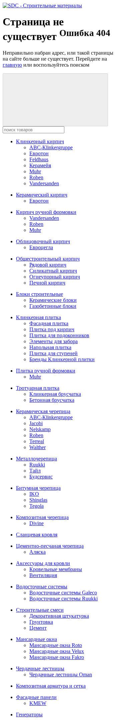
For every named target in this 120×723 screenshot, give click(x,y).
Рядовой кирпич (47, 265)
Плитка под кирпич (51, 329)
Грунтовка (41, 622)
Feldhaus (38, 159)
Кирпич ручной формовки (46, 212)
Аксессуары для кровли (43, 563)
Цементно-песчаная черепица (50, 546)
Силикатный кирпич (53, 271)
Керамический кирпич (41, 195)
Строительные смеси (40, 610)
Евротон (39, 153)
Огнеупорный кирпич (54, 277)
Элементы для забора (53, 341)
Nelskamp (40, 429)
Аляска (37, 552)
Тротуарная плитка (37, 388)
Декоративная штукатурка (59, 616)
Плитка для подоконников (59, 335)
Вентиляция (43, 575)
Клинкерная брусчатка (55, 394)
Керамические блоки (53, 300)
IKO (34, 494)
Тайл (35, 470)
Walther (37, 447)
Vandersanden (44, 183)
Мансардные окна (36, 639)
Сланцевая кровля (36, 534)
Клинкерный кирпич (40, 141)
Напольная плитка (50, 347)
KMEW (37, 703)
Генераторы (29, 714)
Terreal (36, 441)
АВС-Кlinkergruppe (51, 147)
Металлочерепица (36, 458)
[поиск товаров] (55, 99)
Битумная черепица (38, 488)
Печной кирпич (47, 283)
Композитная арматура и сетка (51, 686)
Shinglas (38, 500)
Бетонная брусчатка (51, 400)
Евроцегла (41, 247)
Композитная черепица (42, 517)
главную (12, 65)
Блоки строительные (39, 294)
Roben (36, 177)
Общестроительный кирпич (48, 259)
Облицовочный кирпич (43, 241)
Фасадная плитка (48, 323)
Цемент (38, 628)
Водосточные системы (41, 586)
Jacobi (36, 423)
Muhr (35, 171)
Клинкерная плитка (38, 317)
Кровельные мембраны (55, 569)
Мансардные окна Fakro (56, 657)
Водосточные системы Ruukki (63, 598)
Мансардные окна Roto (55, 645)
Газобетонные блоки (52, 306)
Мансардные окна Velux (56, 651)
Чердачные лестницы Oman (60, 674)
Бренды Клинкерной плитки (62, 359)
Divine (36, 523)
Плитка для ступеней (53, 353)
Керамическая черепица (43, 411)
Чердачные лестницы (40, 668)
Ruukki (37, 464)
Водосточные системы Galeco (63, 592)
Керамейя (40, 165)
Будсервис (41, 476)
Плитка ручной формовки (45, 370)
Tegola (36, 506)
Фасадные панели (36, 697)
